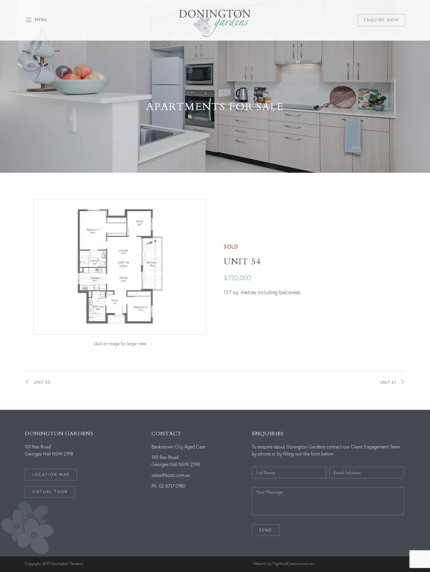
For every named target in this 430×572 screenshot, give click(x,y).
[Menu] (28, 20)
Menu (41, 19)
